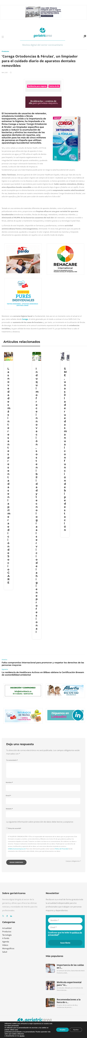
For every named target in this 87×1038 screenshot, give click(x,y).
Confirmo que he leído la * (65, 933)
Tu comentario (12, 760)
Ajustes (76, 1030)
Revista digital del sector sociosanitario (42, 44)
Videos (5, 945)
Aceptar (62, 1030)
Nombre (9, 782)
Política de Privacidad (61, 849)
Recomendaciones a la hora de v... (68, 1001)
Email (8, 796)
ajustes (22, 1036)
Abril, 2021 (5, 72)
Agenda (5, 941)
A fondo (5, 938)
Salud (4, 952)
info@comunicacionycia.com (17, 849)
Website (9, 809)
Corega (25, 319)
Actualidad (6, 928)
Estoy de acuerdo (14, 828)
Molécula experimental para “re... (69, 983)
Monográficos (8, 948)
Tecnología (6, 935)
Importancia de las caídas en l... (70, 966)
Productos (5, 51)
